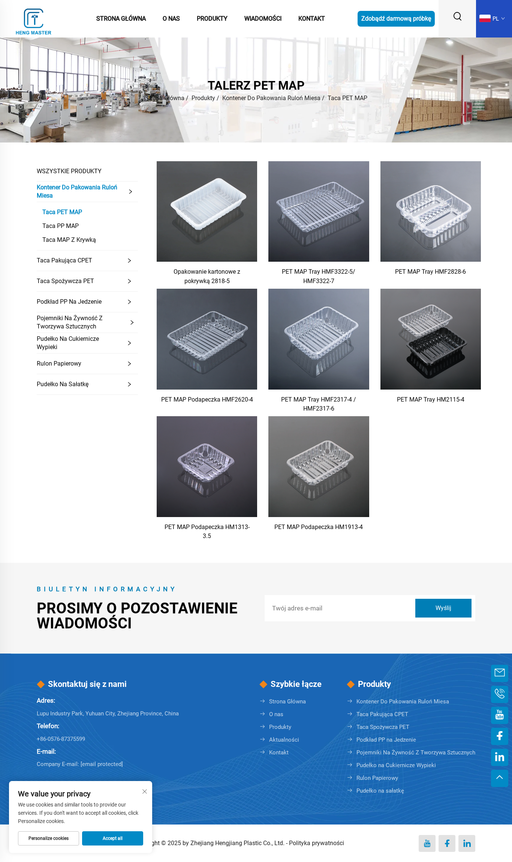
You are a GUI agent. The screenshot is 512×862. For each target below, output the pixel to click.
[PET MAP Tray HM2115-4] (430, 338)
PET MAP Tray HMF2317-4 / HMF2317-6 (318, 404)
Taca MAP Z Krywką (69, 239)
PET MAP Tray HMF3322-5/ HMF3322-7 (318, 276)
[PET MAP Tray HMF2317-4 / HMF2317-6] (318, 338)
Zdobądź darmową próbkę (396, 18)
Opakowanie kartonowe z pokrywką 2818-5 (207, 276)
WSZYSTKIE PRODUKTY (69, 171)
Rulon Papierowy (59, 363)
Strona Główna (121, 18)
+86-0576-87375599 (61, 739)
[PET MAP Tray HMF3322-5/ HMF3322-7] (318, 210)
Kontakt (311, 18)
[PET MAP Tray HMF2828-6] (430, 210)
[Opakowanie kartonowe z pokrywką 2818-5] (207, 210)
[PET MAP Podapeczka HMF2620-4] (207, 338)
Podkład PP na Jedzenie (69, 301)
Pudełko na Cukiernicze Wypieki (68, 343)
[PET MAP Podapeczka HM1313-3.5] (207, 466)
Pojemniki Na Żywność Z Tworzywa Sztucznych (70, 322)
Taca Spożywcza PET (65, 281)
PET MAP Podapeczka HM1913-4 (318, 527)
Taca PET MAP (347, 98)
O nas (171, 18)
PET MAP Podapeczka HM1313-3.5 (207, 531)
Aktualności (284, 739)
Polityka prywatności (316, 843)
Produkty (212, 18)
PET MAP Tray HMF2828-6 (430, 271)
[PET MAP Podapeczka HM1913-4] (318, 466)
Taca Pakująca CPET (64, 260)
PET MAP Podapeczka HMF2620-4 (207, 399)
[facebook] (447, 843)
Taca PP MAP (60, 225)
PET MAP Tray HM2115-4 (430, 399)
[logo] (33, 18)
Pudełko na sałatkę (62, 384)
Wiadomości (262, 18)
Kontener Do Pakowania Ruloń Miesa (271, 98)
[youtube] (427, 843)
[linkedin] (466, 843)
